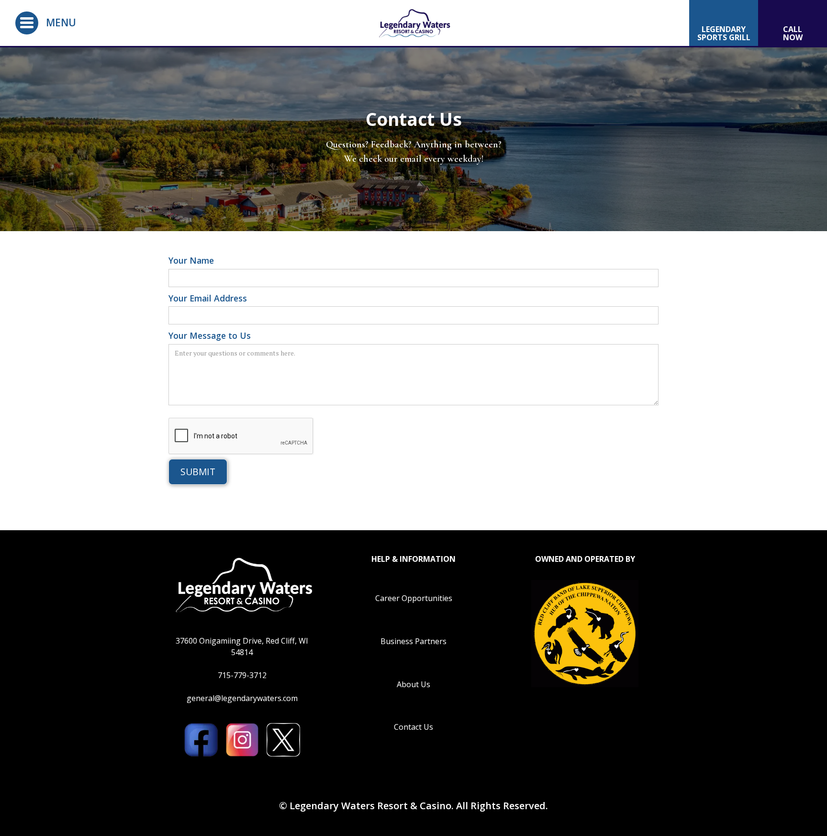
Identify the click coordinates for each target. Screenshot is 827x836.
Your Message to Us (209, 335)
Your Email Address (207, 298)
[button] (26, 22)
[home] (413, 23)
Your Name (191, 260)
